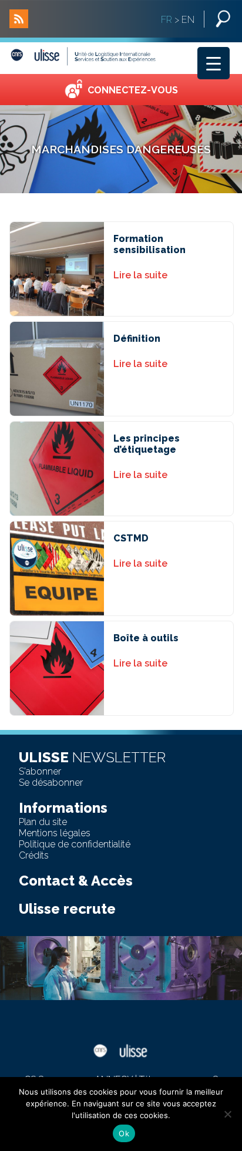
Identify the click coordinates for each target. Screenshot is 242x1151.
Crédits (34, 855)
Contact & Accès (76, 880)
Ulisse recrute (67, 908)
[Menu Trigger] (213, 63)
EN (188, 19)
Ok (124, 1133)
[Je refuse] (227, 1114)
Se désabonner (51, 782)
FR (166, 19)
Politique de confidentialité (74, 844)
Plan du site (43, 821)
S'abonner (40, 771)
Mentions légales (54, 833)
